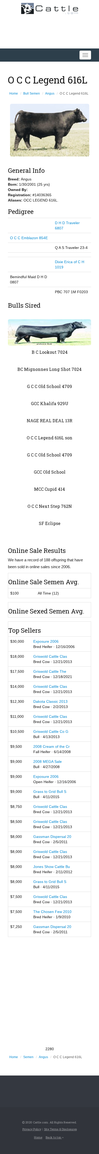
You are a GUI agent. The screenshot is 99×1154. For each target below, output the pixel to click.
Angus (49, 93)
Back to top (54, 1137)
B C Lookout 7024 (50, 352)
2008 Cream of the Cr (51, 746)
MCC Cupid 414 (49, 489)
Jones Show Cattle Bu (51, 867)
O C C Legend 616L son (49, 437)
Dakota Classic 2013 (50, 701)
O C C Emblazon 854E (29, 238)
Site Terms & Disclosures (60, 1129)
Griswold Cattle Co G (50, 731)
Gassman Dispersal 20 (52, 836)
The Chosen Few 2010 (52, 912)
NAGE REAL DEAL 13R (49, 420)
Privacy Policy (31, 1129)
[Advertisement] (49, 991)
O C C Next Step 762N (49, 506)
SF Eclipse (49, 523)
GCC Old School (49, 472)
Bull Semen (31, 93)
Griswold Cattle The (49, 671)
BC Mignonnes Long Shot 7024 (49, 369)
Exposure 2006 (46, 641)
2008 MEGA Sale (47, 761)
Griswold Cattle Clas (50, 656)
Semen (28, 1057)
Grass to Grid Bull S (49, 791)
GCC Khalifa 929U (49, 403)
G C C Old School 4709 (49, 386)
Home (13, 93)
